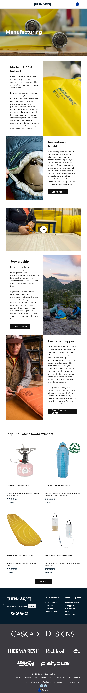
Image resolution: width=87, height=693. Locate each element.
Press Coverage (51, 611)
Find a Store (70, 614)
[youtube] (26, 613)
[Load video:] (43, 229)
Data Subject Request (23, 677)
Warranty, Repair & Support (72, 604)
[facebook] (17, 613)
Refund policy (46, 682)
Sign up (31, 606)
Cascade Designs (52, 603)
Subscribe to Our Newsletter (17, 606)
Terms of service (32, 682)
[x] (22, 613)
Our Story (49, 605)
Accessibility (75, 682)
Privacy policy (74, 677)
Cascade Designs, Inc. (46, 674)
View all (43, 581)
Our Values (49, 608)
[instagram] (12, 613)
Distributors (70, 608)
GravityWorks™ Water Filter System (58, 555)
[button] (82, 4)
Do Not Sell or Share (42, 677)
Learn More (58, 191)
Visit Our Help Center (59, 411)
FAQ (67, 611)
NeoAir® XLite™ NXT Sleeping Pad (20, 555)
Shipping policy (60, 682)
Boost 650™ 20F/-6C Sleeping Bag (58, 485)
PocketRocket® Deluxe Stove (18, 485)
